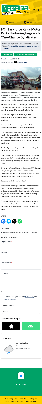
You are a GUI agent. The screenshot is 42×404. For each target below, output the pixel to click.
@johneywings (22, 62)
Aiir (35, 401)
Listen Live (31, 22)
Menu (11, 22)
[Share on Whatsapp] (20, 221)
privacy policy (29, 297)
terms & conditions (10, 299)
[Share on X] (14, 221)
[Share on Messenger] (9, 221)
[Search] (39, 311)
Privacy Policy (21, 384)
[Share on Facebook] (3, 221)
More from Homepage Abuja (26, 54)
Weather (6, 338)
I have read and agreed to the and (20, 298)
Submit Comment (9, 305)
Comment (5, 273)
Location (4, 252)
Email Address (6, 263)
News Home (8, 54)
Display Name (6, 241)
